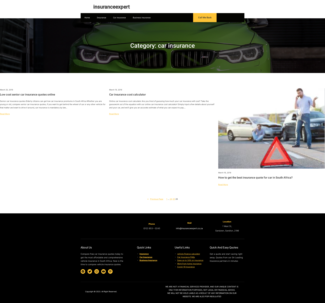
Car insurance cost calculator (127, 94)
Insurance (144, 254)
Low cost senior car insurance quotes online (27, 94)
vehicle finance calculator (188, 254)
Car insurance (146, 257)
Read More (5, 114)
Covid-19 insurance (186, 267)
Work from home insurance (189, 263)
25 (174, 199)
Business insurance (148, 260)
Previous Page (155, 199)
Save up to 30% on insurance (190, 260)
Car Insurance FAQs (186, 257)
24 (171, 199)
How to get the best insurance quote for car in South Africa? (255, 177)
